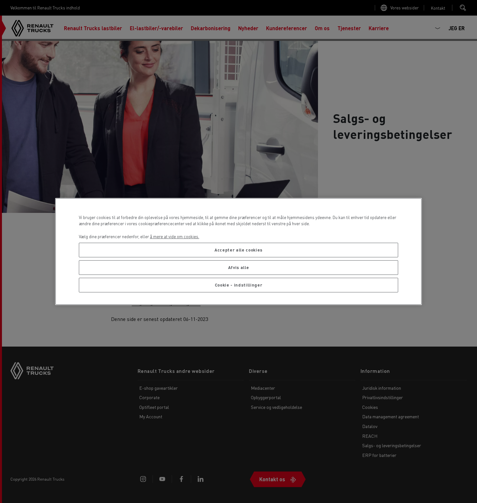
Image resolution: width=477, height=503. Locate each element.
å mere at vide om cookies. (174, 236)
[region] (238, 251)
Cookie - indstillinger (238, 285)
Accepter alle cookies (238, 249)
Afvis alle (238, 267)
